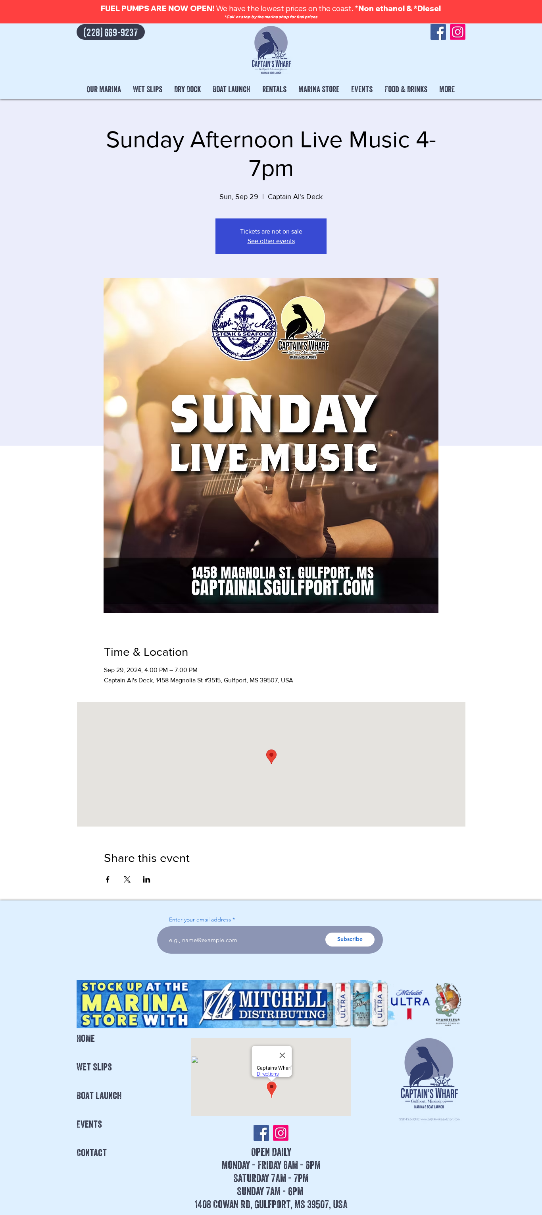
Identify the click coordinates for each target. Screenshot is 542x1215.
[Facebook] (438, 32)
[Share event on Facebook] (107, 879)
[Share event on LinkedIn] (146, 879)
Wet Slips (94, 1067)
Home (86, 1038)
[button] (104, 89)
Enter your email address (200, 919)
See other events (271, 241)
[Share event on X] (127, 879)
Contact (92, 1153)
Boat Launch (99, 1095)
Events (89, 1124)
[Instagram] (457, 32)
